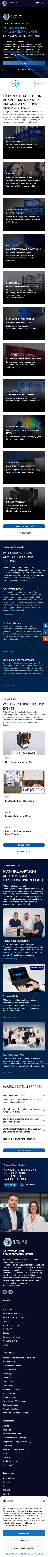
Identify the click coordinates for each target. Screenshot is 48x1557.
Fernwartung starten (10, 1017)
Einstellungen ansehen (24, 1548)
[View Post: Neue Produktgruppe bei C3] (24, 743)
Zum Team (7, 1073)
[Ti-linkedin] (5, 1292)
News (7, 758)
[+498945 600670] (22, 1185)
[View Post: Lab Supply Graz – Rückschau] (24, 782)
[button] (44, 1501)
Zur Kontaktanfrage (10, 959)
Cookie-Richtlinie (11, 1554)
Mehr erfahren (8, 615)
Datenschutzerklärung (26, 1554)
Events (8, 812)
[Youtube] (10, 1292)
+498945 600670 (30, 1185)
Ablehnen (24, 1540)
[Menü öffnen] (37, 3)
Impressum (39, 1554)
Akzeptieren (24, 1533)
